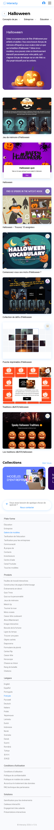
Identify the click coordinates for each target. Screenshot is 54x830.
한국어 (6, 755)
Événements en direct (13, 589)
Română (7, 747)
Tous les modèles (11, 568)
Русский (7, 700)
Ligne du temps (10, 632)
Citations (7, 671)
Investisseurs (9, 556)
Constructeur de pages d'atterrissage (19, 585)
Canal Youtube (10, 564)
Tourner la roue (10, 608)
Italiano (7, 708)
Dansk (6, 739)
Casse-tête (8, 655)
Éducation (8, 525)
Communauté (9, 544)
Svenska (7, 735)
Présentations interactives (15, 812)
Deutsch (7, 704)
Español (7, 688)
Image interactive (11, 624)
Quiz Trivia (8, 593)
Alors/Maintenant (11, 620)
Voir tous (46, 463)
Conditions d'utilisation (13, 772)
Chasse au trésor (11, 663)
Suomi (6, 743)
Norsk (6, 731)
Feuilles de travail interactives (16, 581)
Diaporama (8, 644)
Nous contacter (27, 508)
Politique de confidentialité (15, 775)
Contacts (7, 552)
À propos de (9, 548)
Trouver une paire (11, 636)
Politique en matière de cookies (17, 779)
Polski (6, 711)
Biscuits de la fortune (12, 628)
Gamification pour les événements (18, 800)
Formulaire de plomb (12, 647)
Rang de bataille (10, 667)
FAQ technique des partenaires (16, 787)
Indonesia (8, 727)
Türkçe (7, 751)
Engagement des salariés (14, 808)
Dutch (6, 723)
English (7, 684)
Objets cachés (10, 640)
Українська (9, 715)
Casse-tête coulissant (13, 616)
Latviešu (7, 719)
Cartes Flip (8, 651)
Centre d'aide (9, 560)
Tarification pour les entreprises (17, 540)
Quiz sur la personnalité (13, 596)
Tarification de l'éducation (14, 536)
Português (8, 692)
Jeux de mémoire (11, 600)
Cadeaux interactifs (12, 804)
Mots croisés (9, 612)
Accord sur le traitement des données (19, 783)
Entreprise (8, 529)
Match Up (8, 604)
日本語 (6, 758)
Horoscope (8, 659)
